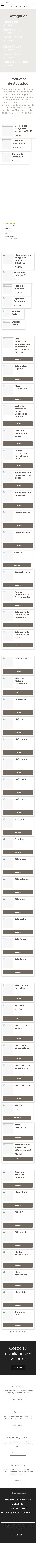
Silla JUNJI (20, 1212)
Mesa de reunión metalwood (21, 681)
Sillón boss (20, 799)
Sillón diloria (21, 779)
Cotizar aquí (17, 1367)
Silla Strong (20, 959)
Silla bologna (21, 879)
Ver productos (17, 1400)
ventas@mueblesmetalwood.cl (19, 1512)
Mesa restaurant (20, 1126)
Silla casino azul (23, 1085)
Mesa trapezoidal (21, 387)
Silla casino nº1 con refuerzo (22, 1066)
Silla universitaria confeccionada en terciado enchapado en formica (23, 345)
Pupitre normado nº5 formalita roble (22, 595)
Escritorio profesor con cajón (21, 433)
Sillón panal (21, 739)
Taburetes (20, 1005)
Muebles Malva (16, 323)
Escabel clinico (22, 571)
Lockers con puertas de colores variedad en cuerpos (21, 411)
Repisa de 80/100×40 (19, 300)
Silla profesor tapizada (21, 367)
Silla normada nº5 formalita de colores (22, 615)
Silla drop (19, 839)
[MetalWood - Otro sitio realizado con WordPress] (18, 5)
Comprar (18, 692)
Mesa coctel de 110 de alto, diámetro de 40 (23, 1147)
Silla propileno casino (22, 1026)
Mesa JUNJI (21, 1292)
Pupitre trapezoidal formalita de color (21, 454)
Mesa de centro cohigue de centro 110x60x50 (23, 128)
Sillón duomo (21, 759)
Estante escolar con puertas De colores (23, 475)
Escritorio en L (22, 658)
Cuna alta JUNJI (20, 1313)
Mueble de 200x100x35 (19, 142)
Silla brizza (20, 859)
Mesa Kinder (21, 1192)
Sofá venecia (21, 699)
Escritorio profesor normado (20, 1175)
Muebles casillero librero (23, 1253)
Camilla (18, 552)
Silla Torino (20, 939)
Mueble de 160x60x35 (17, 155)
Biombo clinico (22, 532)
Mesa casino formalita (21, 986)
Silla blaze (20, 899)
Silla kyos (19, 819)
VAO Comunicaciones (22, 1528)
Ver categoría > (8, 25)
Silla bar (18, 1105)
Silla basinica (21, 1232)
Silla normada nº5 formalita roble (22, 635)
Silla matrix (20, 919)
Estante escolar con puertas (23, 494)
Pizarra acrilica (22, 512)
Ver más (17, 1481)
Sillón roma (20, 719)
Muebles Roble (16, 312)
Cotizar (18, 359)
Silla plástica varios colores (22, 1046)
